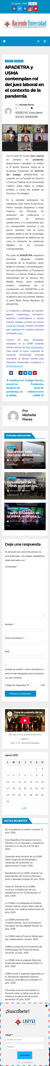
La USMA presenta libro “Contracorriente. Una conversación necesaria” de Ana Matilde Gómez (23, 923)
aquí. (20, 333)
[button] (38, 41)
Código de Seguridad (15, 685)
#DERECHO (21, 112)
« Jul (24, 808)
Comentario (11, 566)
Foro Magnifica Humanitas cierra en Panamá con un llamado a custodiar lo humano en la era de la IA (24, 843)
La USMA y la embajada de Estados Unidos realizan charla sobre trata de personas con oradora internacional (23, 906)
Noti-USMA (19, 61)
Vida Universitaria (34, 347)
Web (7, 651)
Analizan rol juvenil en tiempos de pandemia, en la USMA (15, 388)
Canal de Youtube (15, 326)
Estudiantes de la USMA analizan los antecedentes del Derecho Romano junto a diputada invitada (23, 876)
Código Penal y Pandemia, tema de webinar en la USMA (34, 388)
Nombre (9, 624)
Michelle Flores (26, 105)
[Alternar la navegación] (45, 41)
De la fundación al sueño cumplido (22, 829)
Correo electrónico (14, 638)
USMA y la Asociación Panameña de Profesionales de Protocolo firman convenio (23, 949)
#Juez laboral (35, 112)
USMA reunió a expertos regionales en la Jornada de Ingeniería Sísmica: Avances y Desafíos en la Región (24, 976)
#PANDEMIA (31, 116)
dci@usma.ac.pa (14, 366)
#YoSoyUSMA (13, 508)
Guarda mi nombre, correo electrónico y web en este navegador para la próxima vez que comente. (24, 673)
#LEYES (19, 116)
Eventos (9, 61)
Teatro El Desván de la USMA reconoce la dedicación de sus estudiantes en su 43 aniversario (21, 889)
